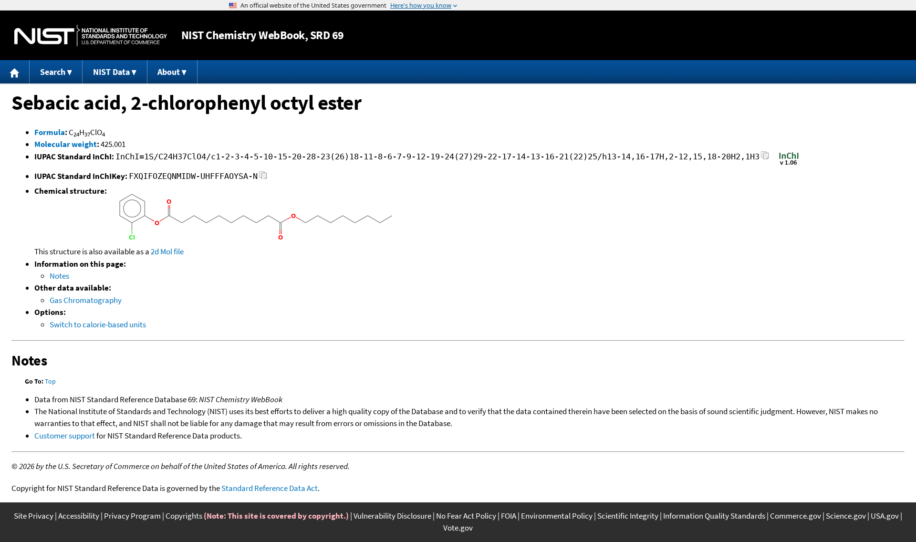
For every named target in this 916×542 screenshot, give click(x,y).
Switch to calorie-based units (98, 324)
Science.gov (846, 516)
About (168, 71)
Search (52, 71)
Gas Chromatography (86, 300)
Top (50, 381)
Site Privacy (33, 516)
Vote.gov (458, 527)
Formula (49, 132)
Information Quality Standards (714, 516)
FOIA (508, 516)
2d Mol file (167, 251)
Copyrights (184, 516)
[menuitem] (15, 71)
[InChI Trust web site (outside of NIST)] (789, 164)
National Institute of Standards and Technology (90, 35)
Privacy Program (132, 516)
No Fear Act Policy (466, 516)
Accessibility (78, 516)
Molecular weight (65, 144)
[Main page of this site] (15, 71)
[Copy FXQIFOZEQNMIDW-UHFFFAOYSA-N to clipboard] (263, 177)
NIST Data (111, 71)
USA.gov (885, 516)
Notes (59, 276)
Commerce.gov (795, 516)
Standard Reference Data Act (269, 488)
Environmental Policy (557, 516)
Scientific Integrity (627, 516)
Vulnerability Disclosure (392, 516)
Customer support (64, 435)
